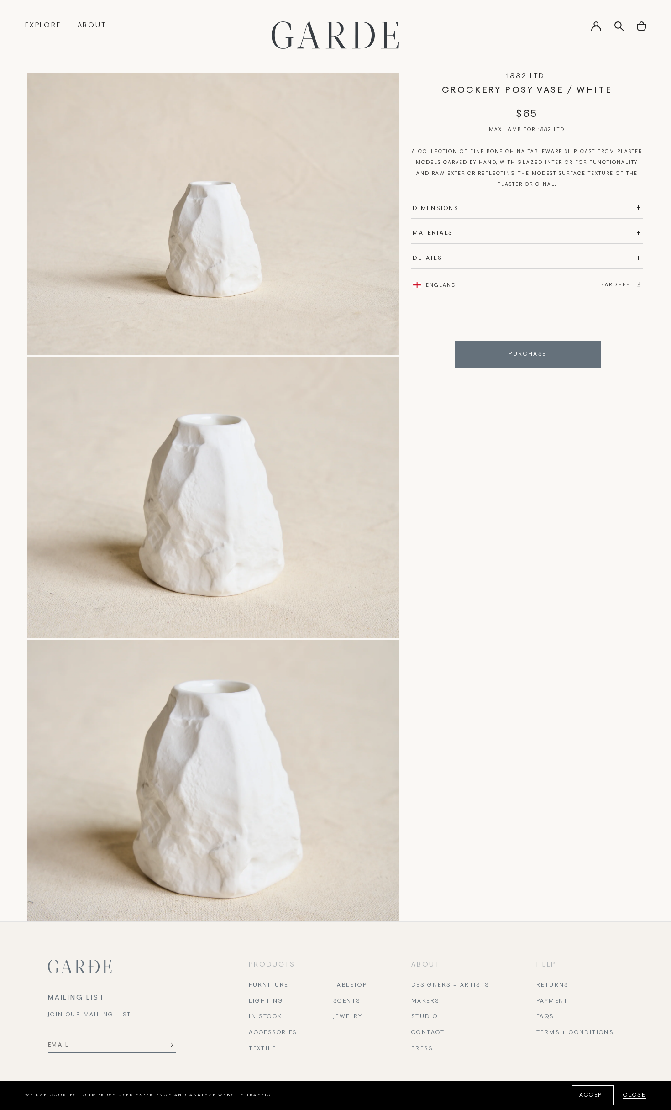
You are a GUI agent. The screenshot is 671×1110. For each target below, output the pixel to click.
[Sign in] (596, 29)
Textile (262, 1049)
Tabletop (350, 985)
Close (634, 1095)
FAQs (545, 1017)
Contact (428, 1033)
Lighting (266, 1001)
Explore (43, 25)
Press (422, 1049)
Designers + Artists (450, 985)
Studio (424, 1017)
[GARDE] (335, 35)
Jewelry (348, 1017)
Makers (425, 1001)
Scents (346, 1001)
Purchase (527, 354)
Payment (552, 1001)
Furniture (268, 985)
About (92, 25)
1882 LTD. (526, 76)
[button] (641, 29)
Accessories (273, 1033)
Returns (552, 985)
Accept (593, 1095)
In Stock (265, 1017)
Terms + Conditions (574, 1033)
